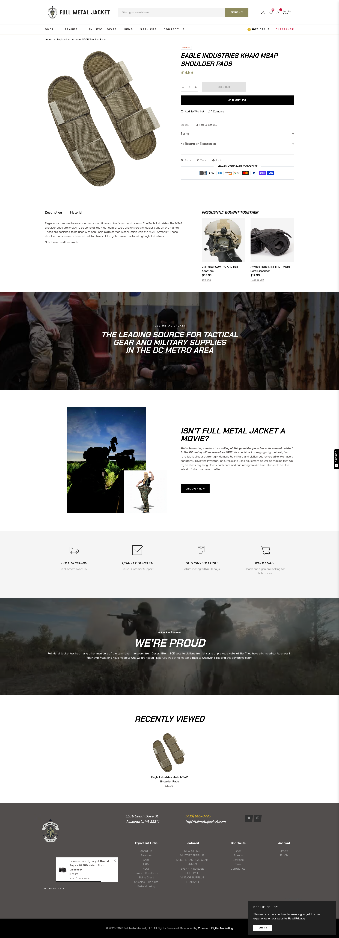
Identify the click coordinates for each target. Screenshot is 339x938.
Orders (284, 851)
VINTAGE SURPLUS (192, 877)
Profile (284, 855)
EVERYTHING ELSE (192, 868)
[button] (183, 12)
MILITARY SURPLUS (192, 855)
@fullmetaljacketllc (267, 465)
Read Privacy (296, 918)
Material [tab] (76, 213)
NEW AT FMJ (192, 851)
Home (49, 39)
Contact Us (238, 868)
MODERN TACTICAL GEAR (192, 860)
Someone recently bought (85, 827)
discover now (195, 488)
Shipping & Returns (146, 882)
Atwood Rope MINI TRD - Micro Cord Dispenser (270, 269)
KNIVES (192, 864)
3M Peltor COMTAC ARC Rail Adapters (220, 269)
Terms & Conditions (146, 873)
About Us (146, 851)
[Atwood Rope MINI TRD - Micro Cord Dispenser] (63, 836)
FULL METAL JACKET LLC (58, 888)
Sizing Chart (146, 877)
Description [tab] (53, 213)
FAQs (146, 864)
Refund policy (146, 886)
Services (146, 855)
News (146, 868)
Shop (146, 860)
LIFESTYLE (192, 873)
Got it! (263, 927)
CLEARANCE (192, 882)
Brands (238, 855)
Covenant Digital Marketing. (215, 928)
